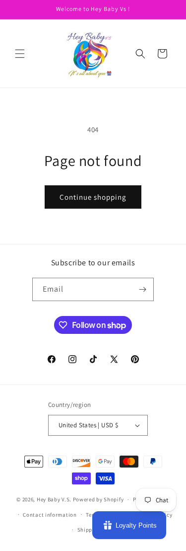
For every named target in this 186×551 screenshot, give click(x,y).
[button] (20, 54)
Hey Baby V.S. (54, 499)
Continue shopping (93, 197)
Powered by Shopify (98, 499)
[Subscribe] (142, 289)
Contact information (49, 514)
